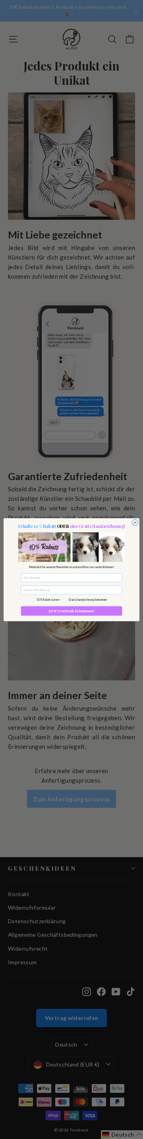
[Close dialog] (135, 523)
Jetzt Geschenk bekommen (71, 610)
